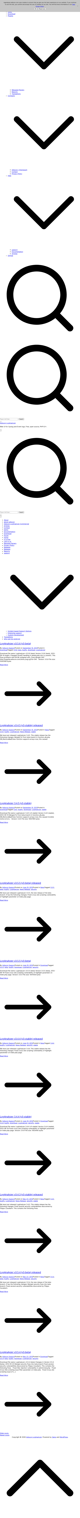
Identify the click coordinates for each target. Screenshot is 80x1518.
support (15, 250)
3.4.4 (52, 1043)
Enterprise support (15, 633)
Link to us (7, 541)
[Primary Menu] (1, 430)
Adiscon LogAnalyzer (8, 423)
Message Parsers (18, 90)
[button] (44, 53)
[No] (78, 6)
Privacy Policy (17, 174)
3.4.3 (52, 1199)
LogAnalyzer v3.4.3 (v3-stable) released (21, 1194)
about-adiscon (9, 522)
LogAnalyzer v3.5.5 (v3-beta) (15, 960)
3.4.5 (2, 732)
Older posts (4, 1433)
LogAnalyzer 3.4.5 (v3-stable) (15, 803)
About (6, 520)
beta (19, 650)
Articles (14, 254)
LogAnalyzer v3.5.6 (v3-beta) (15, 643)
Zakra (54, 1437)
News (10, 12)
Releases (7, 547)
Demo (6, 530)
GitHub (10, 256)
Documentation (17, 252)
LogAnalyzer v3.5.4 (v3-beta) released (20, 1272)
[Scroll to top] (40, 1478)
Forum (6, 536)
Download (11, 14)
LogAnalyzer (40, 650)
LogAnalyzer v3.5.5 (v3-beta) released (20, 882)
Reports (15, 92)
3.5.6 (15, 650)
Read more (42, 9)
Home (6, 537)
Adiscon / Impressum (19, 170)
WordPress (64, 1437)
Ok (35, 9)
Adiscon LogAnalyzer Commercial (16, 524)
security (34, 889)
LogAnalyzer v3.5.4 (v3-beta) (15, 1352)
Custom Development (16, 635)
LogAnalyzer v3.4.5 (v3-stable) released (21, 725)
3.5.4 (52, 1277)
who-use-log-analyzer (12, 639)
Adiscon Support (8, 648)
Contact (15, 172)
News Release (25, 732)
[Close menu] (1, 516)
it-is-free (7, 539)
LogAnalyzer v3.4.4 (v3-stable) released (21, 1038)
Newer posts (4, 1435)
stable (33, 732)
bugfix (24, 650)
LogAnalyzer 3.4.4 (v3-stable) (15, 1116)
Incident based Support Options (19, 631)
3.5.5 (52, 887)
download (31, 650)
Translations (16, 94)
